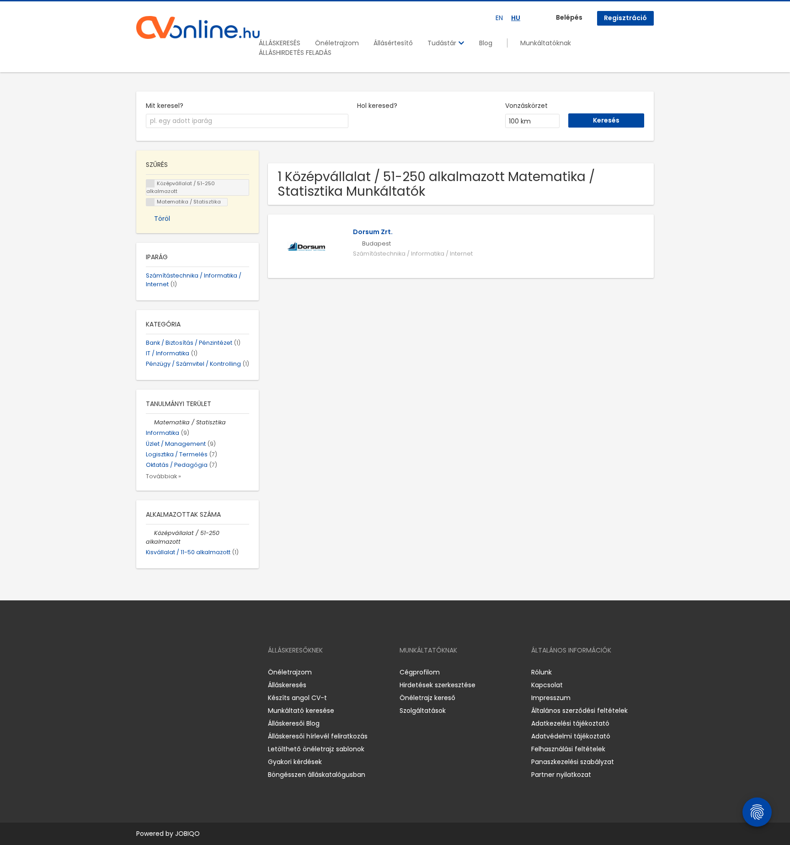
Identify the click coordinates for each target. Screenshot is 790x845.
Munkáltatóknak (545, 43)
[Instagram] (158, 672)
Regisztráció (625, 17)
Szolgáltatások (423, 710)
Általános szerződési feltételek (579, 710)
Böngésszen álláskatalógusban (316, 774)
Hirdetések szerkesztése (437, 685)
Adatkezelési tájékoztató (570, 723)
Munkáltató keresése (301, 710)
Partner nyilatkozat (561, 774)
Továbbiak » (163, 476)
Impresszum (551, 697)
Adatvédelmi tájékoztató (570, 736)
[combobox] (247, 121)
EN (499, 17)
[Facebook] (142, 672)
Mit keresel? (164, 105)
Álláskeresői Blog (294, 723)
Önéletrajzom (337, 43)
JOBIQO (187, 833)
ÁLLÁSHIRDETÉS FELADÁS (295, 52)
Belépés (569, 17)
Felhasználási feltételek (568, 749)
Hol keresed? (377, 105)
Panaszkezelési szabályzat (572, 761)
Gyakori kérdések (295, 761)
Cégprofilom (420, 672)
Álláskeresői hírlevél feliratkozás (318, 736)
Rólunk (541, 672)
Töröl (162, 218)
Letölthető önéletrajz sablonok (316, 749)
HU (515, 17)
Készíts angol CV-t (297, 697)
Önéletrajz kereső (427, 697)
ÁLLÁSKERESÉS (279, 43)
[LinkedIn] (173, 672)
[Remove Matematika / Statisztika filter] (150, 422)
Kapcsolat (547, 685)
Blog (485, 43)
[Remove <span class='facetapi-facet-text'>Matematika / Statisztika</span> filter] (150, 202)
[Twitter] (186, 672)
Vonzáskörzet (526, 105)
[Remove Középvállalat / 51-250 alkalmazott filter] (150, 533)
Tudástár (442, 43)
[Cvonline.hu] (198, 27)
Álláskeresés (287, 685)
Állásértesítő (393, 43)
